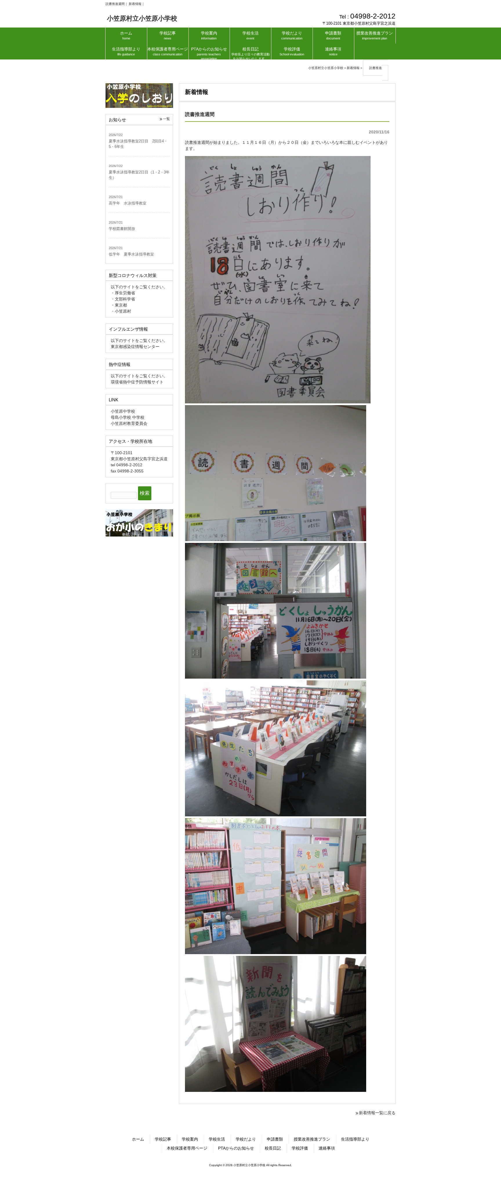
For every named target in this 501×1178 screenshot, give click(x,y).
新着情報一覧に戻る (377, 1112)
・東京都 (119, 305)
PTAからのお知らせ (236, 1148)
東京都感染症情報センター (135, 346)
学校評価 (300, 1148)
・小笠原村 (121, 311)
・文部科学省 (123, 299)
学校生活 (217, 1139)
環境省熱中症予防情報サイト (137, 382)
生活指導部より (355, 1139)
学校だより (246, 1139)
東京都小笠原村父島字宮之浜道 (139, 458)
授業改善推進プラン (312, 1139)
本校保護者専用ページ (187, 1148)
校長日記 (273, 1148)
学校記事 (163, 1139)
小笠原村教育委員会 (129, 423)
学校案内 (190, 1139)
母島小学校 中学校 (127, 417)
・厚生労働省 (123, 293)
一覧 (166, 119)
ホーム (138, 1139)
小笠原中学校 (123, 411)
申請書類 (275, 1139)
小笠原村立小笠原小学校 (142, 18)
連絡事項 (327, 1148)
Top (483, 1160)
